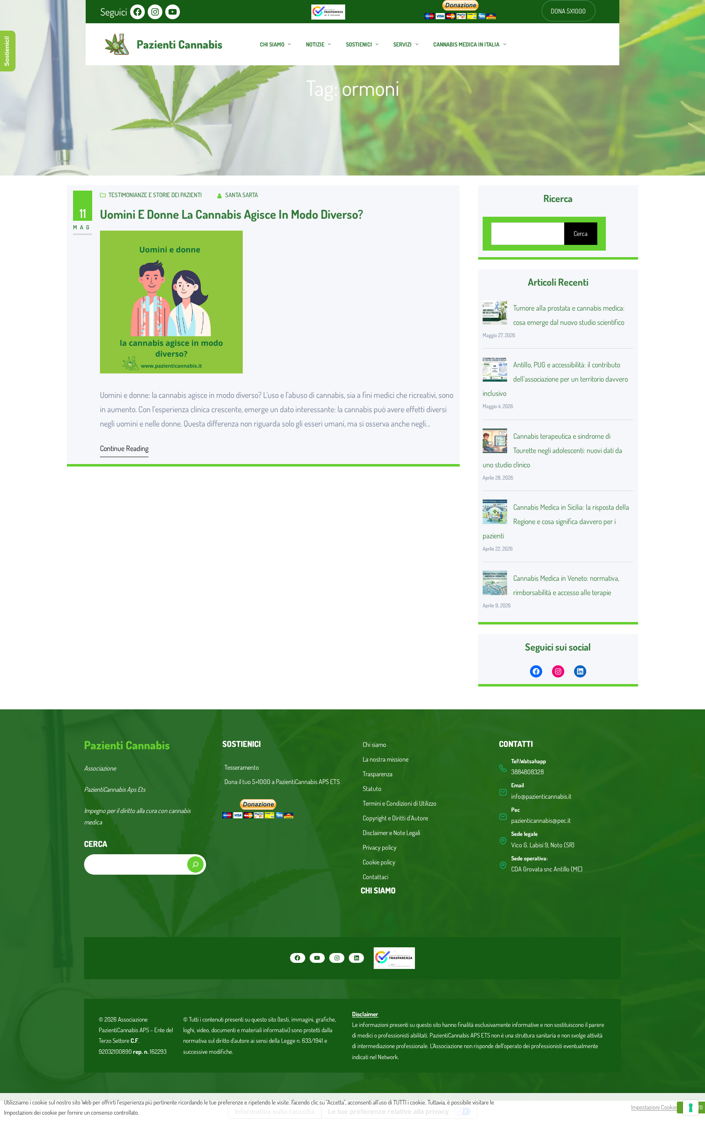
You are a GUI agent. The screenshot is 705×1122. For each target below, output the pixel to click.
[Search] (195, 864)
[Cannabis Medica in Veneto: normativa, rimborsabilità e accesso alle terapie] (495, 585)
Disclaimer (365, 1014)
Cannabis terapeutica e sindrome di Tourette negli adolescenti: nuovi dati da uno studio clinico (552, 450)
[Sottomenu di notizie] (329, 43)
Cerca (581, 233)
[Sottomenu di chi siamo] (289, 43)
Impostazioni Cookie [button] (654, 1107)
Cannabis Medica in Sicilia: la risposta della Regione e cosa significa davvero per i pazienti (556, 521)
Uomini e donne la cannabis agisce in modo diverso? (231, 214)
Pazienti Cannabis (179, 44)
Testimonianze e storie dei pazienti (155, 195)
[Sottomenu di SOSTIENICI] (377, 43)
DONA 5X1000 (568, 11)
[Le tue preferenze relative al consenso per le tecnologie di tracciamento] (690, 1107)
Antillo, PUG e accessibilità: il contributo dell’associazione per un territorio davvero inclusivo (555, 379)
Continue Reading (124, 448)
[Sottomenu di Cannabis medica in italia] (504, 43)
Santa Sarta (241, 195)
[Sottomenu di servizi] (417, 43)
